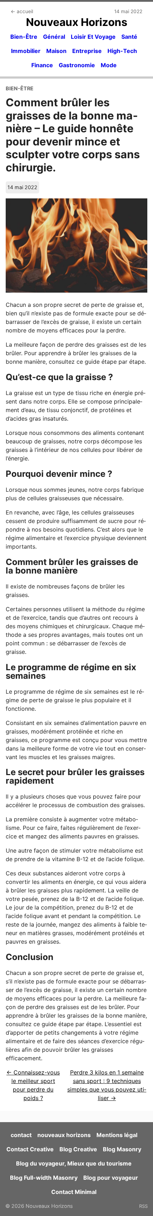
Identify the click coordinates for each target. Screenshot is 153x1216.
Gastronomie (77, 65)
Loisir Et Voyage (93, 36)
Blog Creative (78, 1149)
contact (21, 1134)
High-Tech (122, 50)
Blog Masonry (122, 1149)
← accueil (22, 11)
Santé (129, 36)
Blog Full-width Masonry (44, 1177)
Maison (56, 50)
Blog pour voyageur (110, 1177)
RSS (143, 1206)
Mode (109, 65)
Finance (42, 65)
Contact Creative (30, 1149)
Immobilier (26, 50)
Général (54, 36)
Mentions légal (116, 1134)
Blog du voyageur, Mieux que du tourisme (74, 1163)
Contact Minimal (73, 1191)
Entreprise (87, 50)
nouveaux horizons (64, 1134)
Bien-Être (23, 36)
